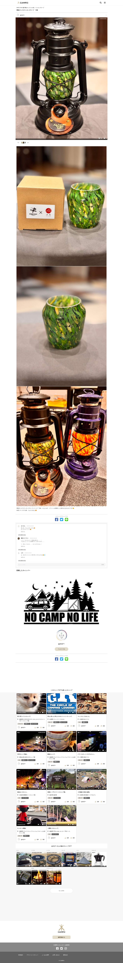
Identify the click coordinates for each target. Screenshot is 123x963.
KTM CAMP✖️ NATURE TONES (37, 852)
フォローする (61, 649)
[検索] (100, 2)
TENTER (18, 852)
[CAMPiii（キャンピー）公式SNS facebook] (57, 948)
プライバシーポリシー (32, 955)
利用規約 (20, 955)
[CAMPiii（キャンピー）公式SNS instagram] (65, 948)
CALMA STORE (19, 870)
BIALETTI (93, 852)
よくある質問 (45, 955)
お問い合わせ (56, 955)
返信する (23, 531)
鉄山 (47, 870)
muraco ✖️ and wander (81, 852)
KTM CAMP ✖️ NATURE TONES (52, 852)
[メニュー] (105, 3)
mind (63, 852)
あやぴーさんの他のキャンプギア (61, 846)
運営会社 (65, 955)
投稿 (102, 564)
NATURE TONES (34, 870)
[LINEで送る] (66, 519)
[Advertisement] (61, 675)
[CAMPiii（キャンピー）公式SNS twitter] (61, 948)
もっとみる (61, 890)
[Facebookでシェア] (56, 519)
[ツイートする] (61, 519)
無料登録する (61, 937)
